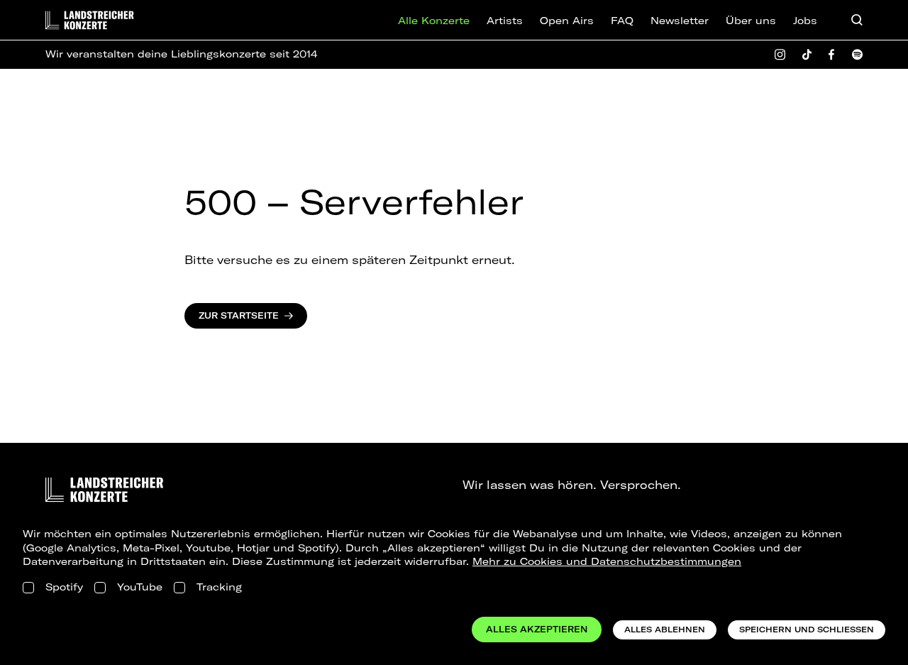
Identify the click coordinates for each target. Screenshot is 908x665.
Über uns (751, 20)
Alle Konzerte (434, 20)
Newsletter (679, 20)
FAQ (622, 20)
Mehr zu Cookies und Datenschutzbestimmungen (606, 561)
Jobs (805, 20)
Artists (505, 20)
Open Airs (567, 20)
